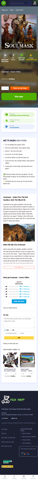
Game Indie (19, 10)
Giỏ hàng (14, 478)
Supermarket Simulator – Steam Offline (26, 370)
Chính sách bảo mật (7, 442)
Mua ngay (19, 96)
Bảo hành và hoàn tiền (8, 438)
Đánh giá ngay (19, 301)
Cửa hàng (23, 478)
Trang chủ (4, 478)
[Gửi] (29, 3)
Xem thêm (18, 267)
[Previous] (3, 366)
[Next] (35, 366)
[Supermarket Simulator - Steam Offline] (27, 360)
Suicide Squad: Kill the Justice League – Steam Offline (10, 370)
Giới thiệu (4, 429)
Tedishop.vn (33, 423)
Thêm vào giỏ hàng (20, 88)
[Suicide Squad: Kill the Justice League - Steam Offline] (10, 360)
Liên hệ (3, 433)
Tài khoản (33, 478)
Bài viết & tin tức (6, 446)
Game (12, 10)
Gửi (19, 338)
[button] (3, 3)
